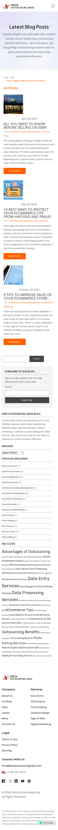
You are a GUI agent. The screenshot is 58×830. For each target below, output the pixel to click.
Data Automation (8, 569)
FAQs (5, 707)
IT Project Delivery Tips (31, 623)
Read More (15, 170)
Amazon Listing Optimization (13, 557)
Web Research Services (39, 652)
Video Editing (8, 537)
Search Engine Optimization (18, 647)
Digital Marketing (41, 724)
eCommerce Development (21, 221)
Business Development (32, 561)
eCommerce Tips (19, 610)
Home (6, 78)
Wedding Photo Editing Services (17, 655)
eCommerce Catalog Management (25, 131)
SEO (36, 647)
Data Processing (9, 482)
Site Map (7, 750)
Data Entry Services (11, 471)
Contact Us (8, 724)
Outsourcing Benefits (21, 632)
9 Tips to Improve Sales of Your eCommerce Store (28, 296)
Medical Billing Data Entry (19, 627)
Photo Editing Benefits (22, 638)
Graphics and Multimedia (13, 510)
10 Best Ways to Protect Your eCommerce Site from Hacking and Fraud (27, 213)
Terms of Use (9, 739)
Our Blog (7, 701)
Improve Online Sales (12, 623)
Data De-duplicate (44, 573)
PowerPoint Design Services (38, 644)
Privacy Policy (10, 744)
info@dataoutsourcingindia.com (22, 765)
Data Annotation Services (37, 565)
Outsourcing (7, 515)
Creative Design (40, 712)
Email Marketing (9, 504)
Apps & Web (38, 718)
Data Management (10, 477)
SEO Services (8, 526)
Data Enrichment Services (14, 579)
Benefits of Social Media (33, 557)
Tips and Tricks (41, 221)
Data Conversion (9, 466)
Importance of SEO (40, 618)
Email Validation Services (21, 615)
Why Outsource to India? (42, 656)
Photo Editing (8, 521)
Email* (8, 386)
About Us (7, 695)
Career (6, 712)
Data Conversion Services (24, 573)
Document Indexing (26, 600)
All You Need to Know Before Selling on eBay (25, 125)
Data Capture (22, 569)
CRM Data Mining (17, 565)
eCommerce (38, 701)
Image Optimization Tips (20, 619)
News (5, 718)
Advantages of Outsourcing (26, 551)
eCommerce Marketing (12, 499)
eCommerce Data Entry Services (25, 605)
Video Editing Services (20, 652)
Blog (12, 78)
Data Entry (37, 695)
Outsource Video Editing (39, 627)
